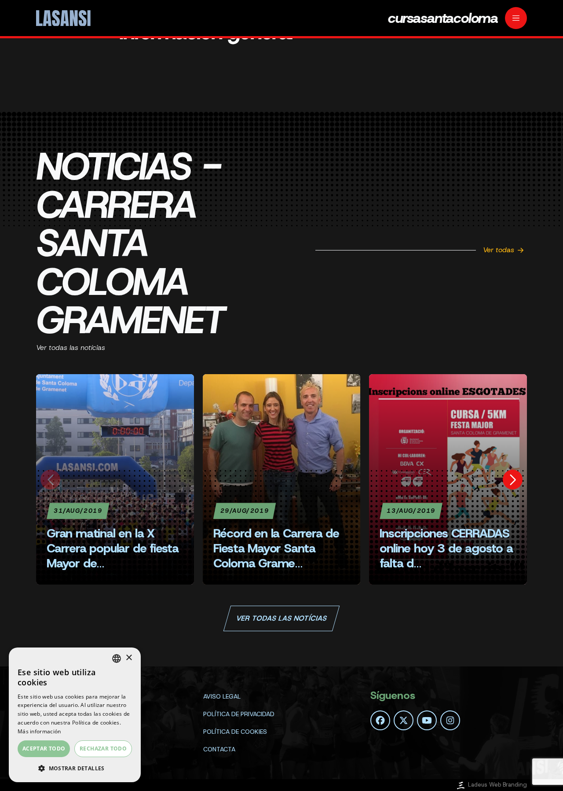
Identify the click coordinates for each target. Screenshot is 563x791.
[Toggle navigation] (516, 18)
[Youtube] (427, 720)
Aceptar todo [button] (44, 748)
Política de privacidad (238, 714)
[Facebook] (380, 720)
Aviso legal (222, 696)
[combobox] (116, 658)
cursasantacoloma (443, 18)
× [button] (128, 658)
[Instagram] (450, 720)
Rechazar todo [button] (103, 748)
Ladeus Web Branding (497, 784)
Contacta (219, 749)
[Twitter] (403, 720)
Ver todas (498, 249)
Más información (39, 731)
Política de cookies (235, 732)
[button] (75, 768)
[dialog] (75, 715)
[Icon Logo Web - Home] (64, 18)
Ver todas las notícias (281, 618)
